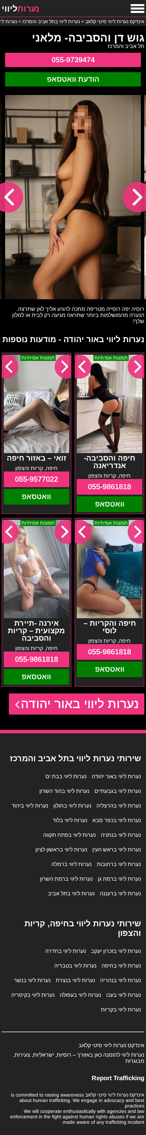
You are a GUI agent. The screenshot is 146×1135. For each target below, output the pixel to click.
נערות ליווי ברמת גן (119, 879)
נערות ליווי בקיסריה (33, 995)
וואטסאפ (109, 504)
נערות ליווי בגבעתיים (117, 791)
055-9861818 (109, 486)
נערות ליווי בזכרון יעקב (116, 951)
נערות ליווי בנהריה (120, 980)
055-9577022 (36, 479)
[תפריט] (137, 8)
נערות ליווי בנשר (32, 980)
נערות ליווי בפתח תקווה (69, 835)
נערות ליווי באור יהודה (80, 704)
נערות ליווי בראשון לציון (61, 849)
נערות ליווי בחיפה (121, 966)
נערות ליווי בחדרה (65, 951)
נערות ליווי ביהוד (30, 806)
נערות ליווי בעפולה (80, 995)
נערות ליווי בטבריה (75, 966)
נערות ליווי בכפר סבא (116, 820)
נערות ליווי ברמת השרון (66, 879)
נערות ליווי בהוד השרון (64, 791)
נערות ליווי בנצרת (75, 980)
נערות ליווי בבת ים (66, 776)
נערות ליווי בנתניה (121, 835)
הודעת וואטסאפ (73, 79)
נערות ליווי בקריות (121, 1009)
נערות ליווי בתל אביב (71, 893)
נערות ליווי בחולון (72, 806)
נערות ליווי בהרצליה (118, 806)
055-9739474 (73, 59)
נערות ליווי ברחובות (119, 864)
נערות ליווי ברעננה (120, 893)
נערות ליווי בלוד (70, 820)
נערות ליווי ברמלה (71, 864)
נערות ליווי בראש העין (116, 849)
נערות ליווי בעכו (123, 995)
